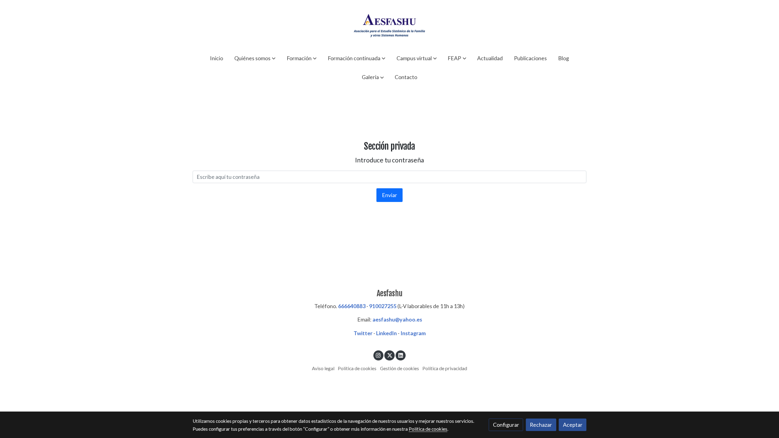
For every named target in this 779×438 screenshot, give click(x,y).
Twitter (363, 333)
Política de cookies (357, 368)
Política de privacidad (444, 368)
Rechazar (541, 424)
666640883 (351, 306)
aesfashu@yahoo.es (397, 319)
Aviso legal (323, 368)
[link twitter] (389, 355)
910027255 (382, 306)
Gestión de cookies (399, 368)
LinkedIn (386, 333)
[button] (255, 58)
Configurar (506, 424)
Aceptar (572, 424)
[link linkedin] (401, 355)
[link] (389, 24)
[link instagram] (378, 355)
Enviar (389, 195)
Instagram (413, 333)
